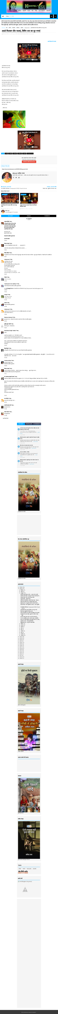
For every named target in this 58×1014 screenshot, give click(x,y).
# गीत (6, 153)
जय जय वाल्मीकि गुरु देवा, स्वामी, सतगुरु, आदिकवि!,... (30, 618)
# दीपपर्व (10, 153)
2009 (21, 658)
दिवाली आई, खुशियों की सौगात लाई (27, 611)
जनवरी (22, 635)
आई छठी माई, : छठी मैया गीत (25, 598)
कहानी (24, 868)
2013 (21, 652)
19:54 (5, 250)
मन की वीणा (6, 398)
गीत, (16, 34)
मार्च (21, 632)
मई (21, 629)
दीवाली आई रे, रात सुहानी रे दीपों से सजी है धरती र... (30, 603)
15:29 (5, 327)
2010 (21, 657)
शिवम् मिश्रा (6, 348)
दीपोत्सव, (24, 34)
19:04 (5, 240)
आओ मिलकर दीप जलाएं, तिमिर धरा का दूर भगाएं (9, 205)
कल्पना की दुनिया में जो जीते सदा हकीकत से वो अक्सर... (30, 612)
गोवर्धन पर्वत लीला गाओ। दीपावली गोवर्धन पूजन (29, 601)
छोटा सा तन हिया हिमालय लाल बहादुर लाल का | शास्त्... (30, 619)
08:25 (5, 365)
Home (3, 27)
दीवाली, (27, 34)
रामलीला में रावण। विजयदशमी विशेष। (27, 621)
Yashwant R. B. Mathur (10, 283)
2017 (21, 646)
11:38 (5, 314)
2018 (21, 645)
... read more (35, 441)
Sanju (5, 294)
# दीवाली (24, 153)
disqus (29, 215)
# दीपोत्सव (19, 153)
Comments (37, 423)
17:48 (5, 415)
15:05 (5, 395)
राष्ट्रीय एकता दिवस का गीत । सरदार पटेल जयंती (29, 594)
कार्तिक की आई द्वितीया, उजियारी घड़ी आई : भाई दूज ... (30, 600)
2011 (21, 655)
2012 (21, 654)
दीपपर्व (10, 27)
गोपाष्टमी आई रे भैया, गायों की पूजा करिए (27, 597)
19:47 (5, 274)
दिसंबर (22, 590)
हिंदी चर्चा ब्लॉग (23, 311)
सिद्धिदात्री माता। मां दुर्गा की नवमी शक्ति (27, 622)
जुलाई (22, 626)
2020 (21, 642)
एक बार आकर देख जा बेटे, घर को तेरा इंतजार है (29, 616)
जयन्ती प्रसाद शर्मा (7, 405)
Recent (21, 423)
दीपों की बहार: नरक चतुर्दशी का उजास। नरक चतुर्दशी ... (30, 605)
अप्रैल (22, 631)
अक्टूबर (22, 593)
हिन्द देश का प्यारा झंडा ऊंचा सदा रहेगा (26, 445)
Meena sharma (8, 317)
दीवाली (22, 27)
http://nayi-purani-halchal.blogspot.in (33, 288)
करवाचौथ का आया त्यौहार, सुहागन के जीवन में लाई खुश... (29, 614)
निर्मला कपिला (6, 252)
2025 (21, 588)
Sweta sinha (7, 360)
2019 (21, 644)
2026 (21, 587)
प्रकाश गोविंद (6, 221)
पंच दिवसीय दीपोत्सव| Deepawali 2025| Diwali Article (30, 607)
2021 (21, 641)
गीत (6, 27)
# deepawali (30, 153)
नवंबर (22, 591)
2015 (21, 649)
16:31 (5, 256)
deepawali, (31, 34)
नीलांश (5, 277)
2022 (21, 639)
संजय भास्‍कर (6, 411)
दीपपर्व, (19, 34)
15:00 (5, 321)
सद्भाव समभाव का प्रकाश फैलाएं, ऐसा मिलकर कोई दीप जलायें (28, 205)
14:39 (5, 306)
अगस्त (22, 625)
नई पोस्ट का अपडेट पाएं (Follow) (29, 161)
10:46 (5, 299)
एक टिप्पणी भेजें (5, 418)
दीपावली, (21, 34)
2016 (21, 648)
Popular (29, 423)
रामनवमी (34, 868)
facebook (47, 215)
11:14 (5, 373)
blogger (10, 215)
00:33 (5, 357)
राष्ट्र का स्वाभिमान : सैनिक (24, 451)
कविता (20, 868)
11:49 (5, 281)
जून (21, 628)
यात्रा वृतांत (29, 868)
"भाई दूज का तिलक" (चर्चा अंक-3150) (36, 378)
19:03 (5, 345)
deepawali (27, 27)
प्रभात (5, 302)
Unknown (6, 259)
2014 (21, 651)
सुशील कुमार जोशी (7, 324)
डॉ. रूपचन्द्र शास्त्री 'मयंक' (9, 376)
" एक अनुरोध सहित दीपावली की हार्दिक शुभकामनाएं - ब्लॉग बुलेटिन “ (34, 354)
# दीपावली (14, 153)
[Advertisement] (28, 525)
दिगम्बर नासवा (6, 243)
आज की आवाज (7, 238)
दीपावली (13, 27)
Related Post (5, 191)
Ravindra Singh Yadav (10, 330)
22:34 (5, 402)
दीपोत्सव (18, 27)
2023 (21, 638)
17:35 (5, 291)
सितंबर (22, 623)
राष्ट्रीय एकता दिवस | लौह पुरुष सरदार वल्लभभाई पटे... (30, 595)
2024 (21, 636)
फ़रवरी (22, 634)
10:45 (5, 408)
